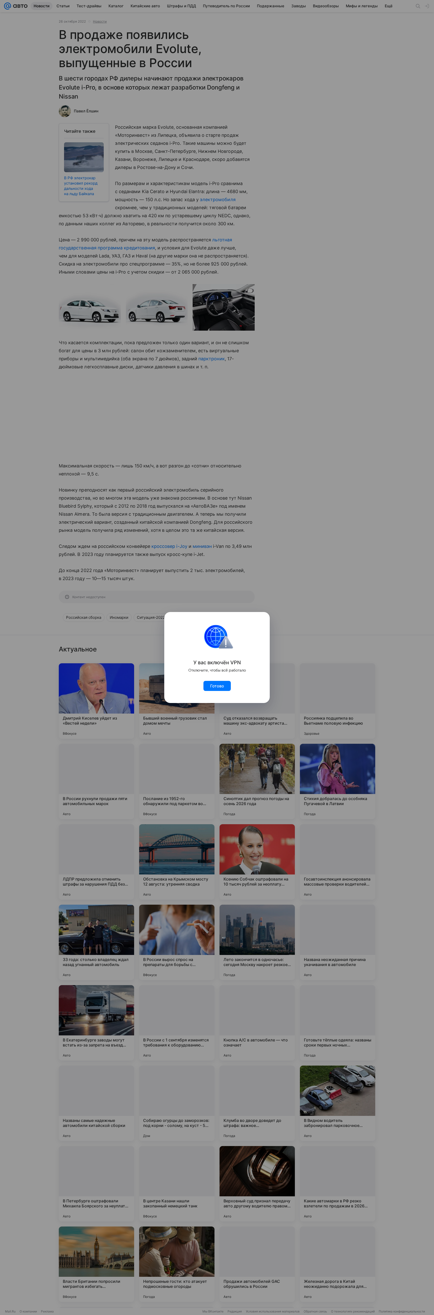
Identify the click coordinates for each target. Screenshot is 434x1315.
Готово (217, 685)
